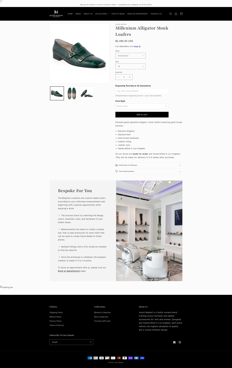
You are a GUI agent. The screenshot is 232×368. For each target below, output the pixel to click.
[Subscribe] (90, 342)
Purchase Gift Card (102, 321)
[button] (102, 13)
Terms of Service (57, 325)
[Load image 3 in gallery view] (87, 93)
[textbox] (148, 139)
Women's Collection (102, 312)
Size (117, 62)
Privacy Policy (56, 321)
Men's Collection (101, 317)
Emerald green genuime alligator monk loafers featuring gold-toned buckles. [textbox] (148, 135)
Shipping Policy (56, 312)
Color (117, 51)
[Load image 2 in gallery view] (72, 93)
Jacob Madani (118, 362)
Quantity (118, 72)
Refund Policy (55, 317)
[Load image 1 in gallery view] (57, 93)
